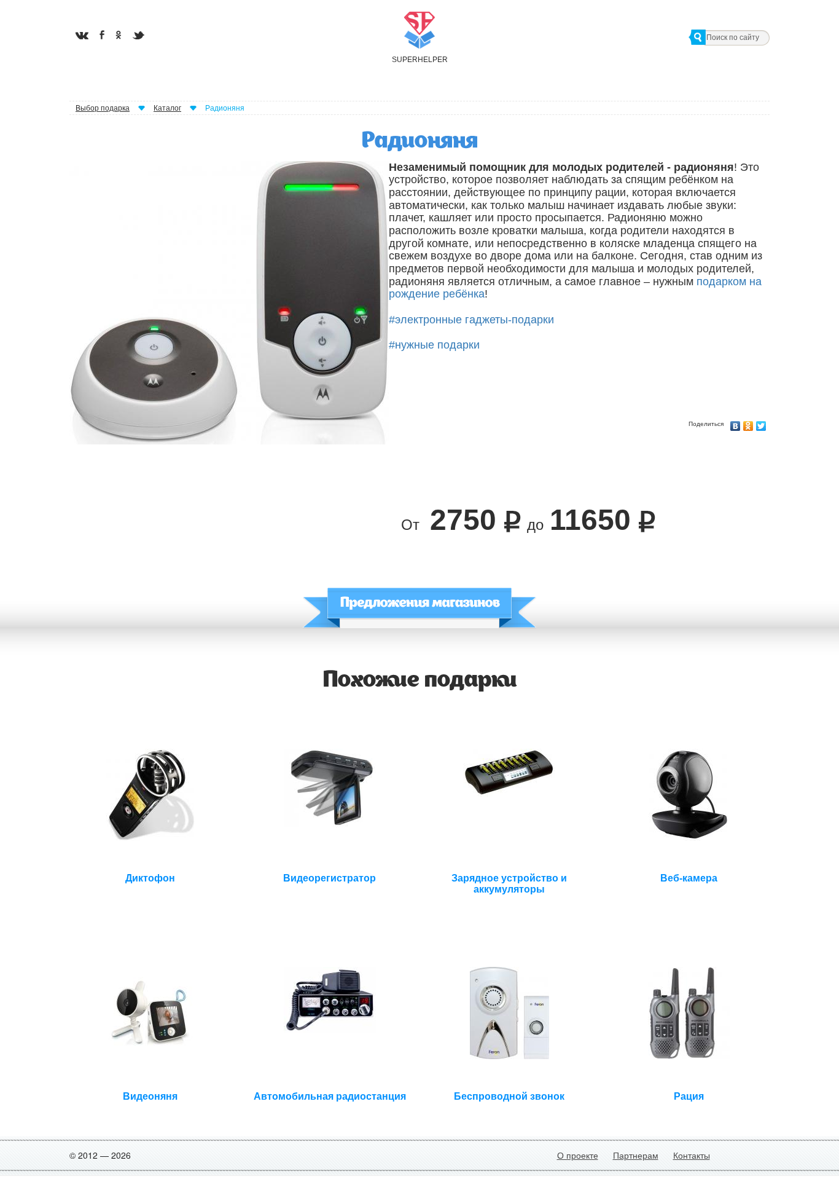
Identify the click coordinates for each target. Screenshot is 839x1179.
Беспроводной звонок (509, 1096)
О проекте (577, 1155)
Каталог (167, 108)
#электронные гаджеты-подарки (471, 319)
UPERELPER (419, 59)
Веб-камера (688, 878)
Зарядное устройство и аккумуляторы (509, 882)
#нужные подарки (434, 345)
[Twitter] (761, 423)
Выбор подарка (103, 108)
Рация (689, 1096)
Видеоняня (150, 1096)
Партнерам (635, 1155)
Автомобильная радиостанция (330, 1096)
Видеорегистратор (329, 878)
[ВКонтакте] (735, 423)
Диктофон (150, 878)
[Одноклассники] (748, 423)
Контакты (691, 1155)
